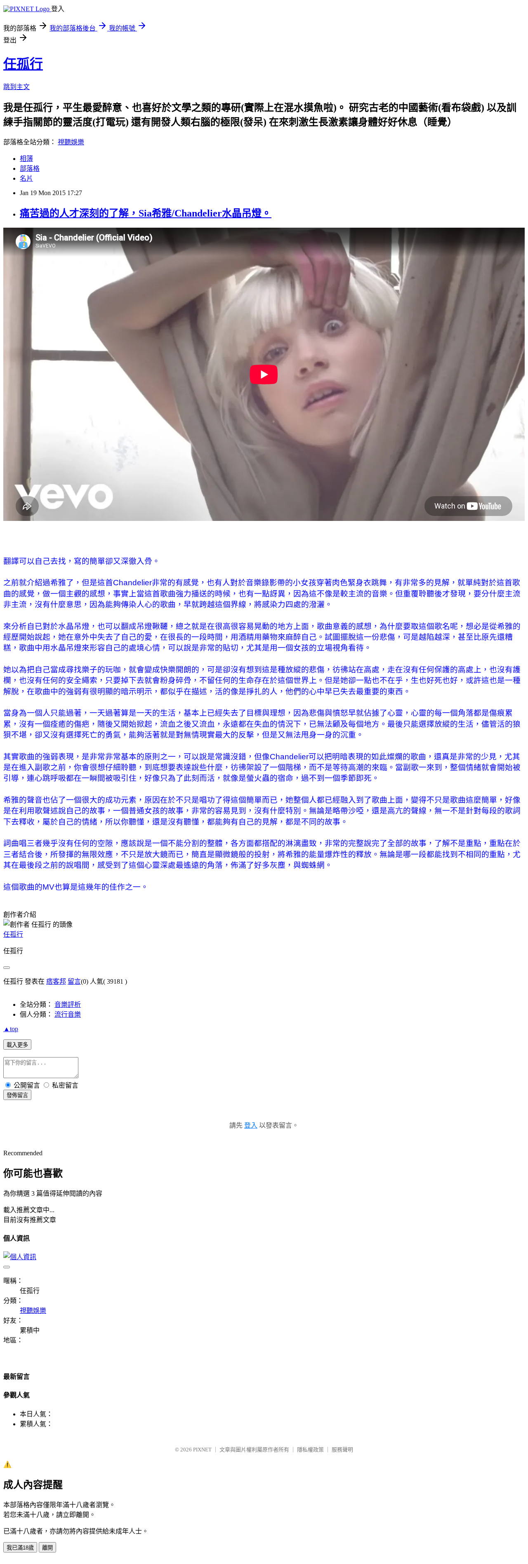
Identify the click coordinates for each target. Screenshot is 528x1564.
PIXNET (202, 1449)
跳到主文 (16, 86)
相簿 (26, 158)
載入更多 (17, 1045)
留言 (74, 981)
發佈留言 (17, 1095)
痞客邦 (56, 981)
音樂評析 (67, 1004)
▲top (10, 1028)
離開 (47, 1548)
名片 (26, 178)
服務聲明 (342, 1449)
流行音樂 (67, 1014)
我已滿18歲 (20, 1548)
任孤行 (23, 64)
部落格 (30, 168)
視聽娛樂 (71, 142)
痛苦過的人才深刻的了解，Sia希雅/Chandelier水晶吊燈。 (145, 213)
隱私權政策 (310, 1449)
